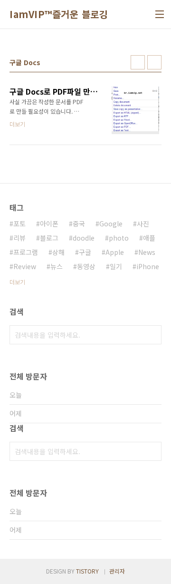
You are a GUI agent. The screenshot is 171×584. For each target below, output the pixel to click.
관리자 (117, 571)
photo (119, 238)
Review (24, 266)
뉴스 (56, 266)
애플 (149, 238)
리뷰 (19, 238)
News (146, 252)
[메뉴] (159, 14)
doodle (84, 238)
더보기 (17, 282)
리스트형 (154, 62)
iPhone (147, 266)
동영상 (86, 266)
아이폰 (49, 223)
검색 (152, 335)
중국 (79, 223)
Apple (114, 252)
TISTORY (87, 571)
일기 (116, 266)
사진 (143, 223)
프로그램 (25, 252)
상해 (58, 252)
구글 (85, 252)
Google (111, 223)
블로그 (49, 238)
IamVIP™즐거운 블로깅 (59, 14)
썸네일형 (138, 62)
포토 (19, 223)
